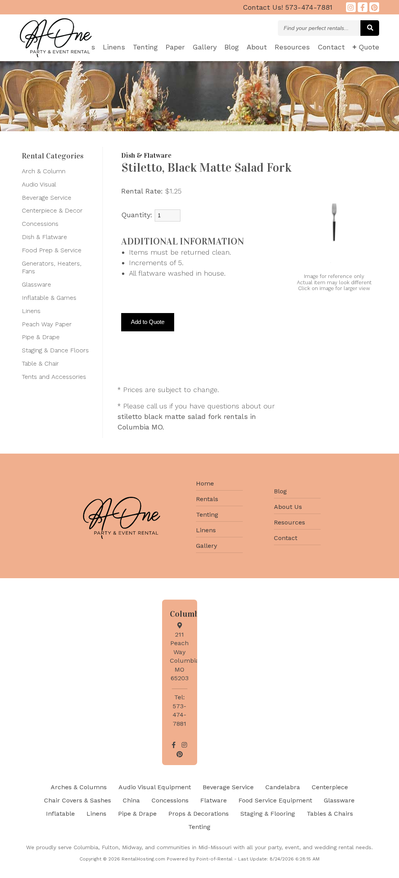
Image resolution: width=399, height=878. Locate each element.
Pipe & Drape (41, 337)
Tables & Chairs (330, 813)
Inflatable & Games (49, 297)
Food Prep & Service (51, 250)
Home (205, 483)
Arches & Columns (79, 787)
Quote (368, 47)
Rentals (207, 499)
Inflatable (60, 813)
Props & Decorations (198, 813)
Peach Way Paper (47, 324)
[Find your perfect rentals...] (369, 28)
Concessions (40, 223)
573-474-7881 (287, 7)
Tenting (145, 47)
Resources (292, 47)
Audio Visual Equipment (154, 787)
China (131, 800)
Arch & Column (43, 171)
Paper (175, 47)
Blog (231, 47)
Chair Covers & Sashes (77, 800)
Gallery (204, 47)
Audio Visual (39, 184)
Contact (331, 47)
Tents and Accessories (54, 376)
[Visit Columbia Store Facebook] (362, 7)
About (257, 47)
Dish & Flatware (44, 237)
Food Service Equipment (275, 800)
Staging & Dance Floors (55, 350)
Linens (114, 47)
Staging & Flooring (267, 813)
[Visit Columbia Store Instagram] (351, 7)
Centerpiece (330, 787)
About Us (288, 506)
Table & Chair (40, 363)
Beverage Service (46, 197)
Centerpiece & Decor (52, 210)
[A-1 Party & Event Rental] (56, 55)
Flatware (213, 800)
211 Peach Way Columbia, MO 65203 (185, 656)
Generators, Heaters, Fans (51, 267)
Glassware (36, 284)
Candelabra (282, 787)
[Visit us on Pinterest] (374, 7)
